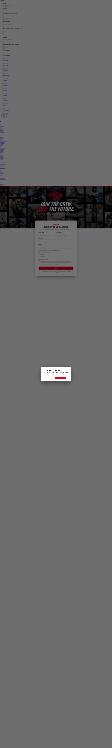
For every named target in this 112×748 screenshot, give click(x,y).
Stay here (50, 378)
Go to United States (60, 378)
